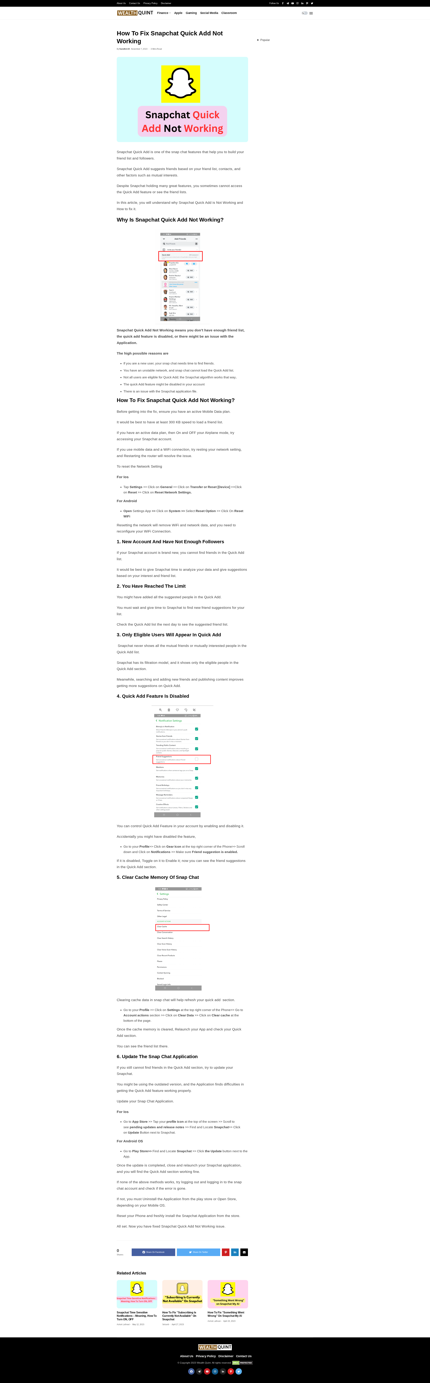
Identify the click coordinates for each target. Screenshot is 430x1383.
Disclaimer (166, 3)
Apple (178, 13)
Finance (162, 13)
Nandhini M (124, 49)
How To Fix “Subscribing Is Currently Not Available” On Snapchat (179, 1316)
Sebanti (165, 1324)
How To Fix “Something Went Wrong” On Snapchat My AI (226, 1314)
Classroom (229, 13)
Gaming (191, 13)
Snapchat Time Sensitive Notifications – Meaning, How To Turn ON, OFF (137, 1316)
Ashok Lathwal (123, 1324)
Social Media (209, 13)
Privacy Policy (150, 3)
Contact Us (134, 3)
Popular (265, 40)
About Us (121, 3)
